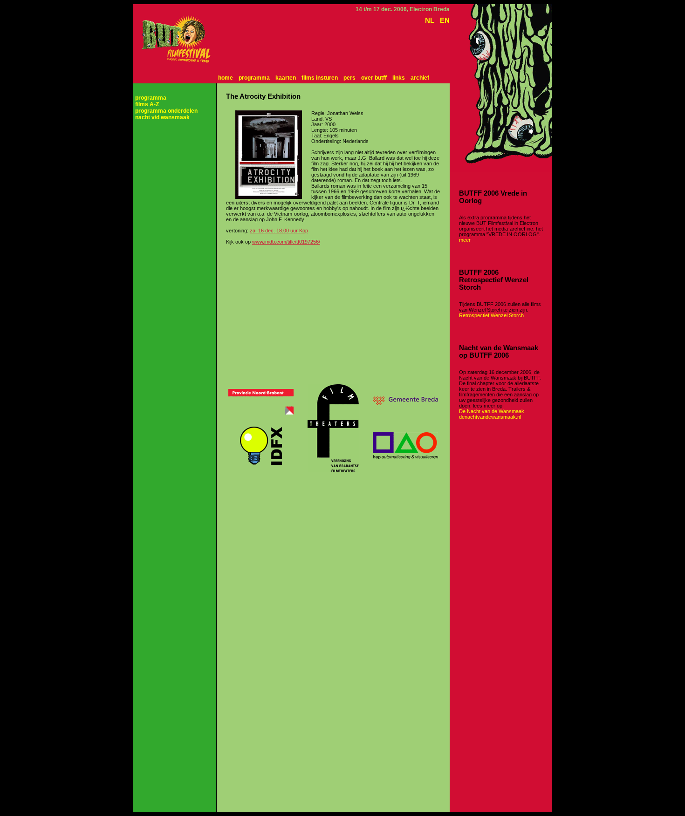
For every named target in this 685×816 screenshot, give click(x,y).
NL (429, 20)
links (398, 78)
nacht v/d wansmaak (162, 117)
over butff (374, 78)
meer (465, 240)
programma (254, 78)
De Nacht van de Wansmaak (491, 411)
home (225, 78)
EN (445, 20)
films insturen (319, 78)
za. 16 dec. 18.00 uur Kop (279, 230)
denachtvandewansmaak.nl (490, 417)
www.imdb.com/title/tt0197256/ (286, 242)
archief (420, 78)
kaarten (285, 78)
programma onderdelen (166, 111)
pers (349, 78)
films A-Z (147, 104)
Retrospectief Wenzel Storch (491, 315)
